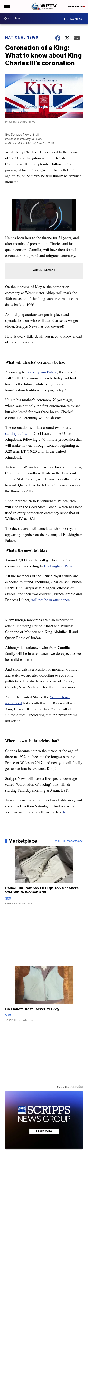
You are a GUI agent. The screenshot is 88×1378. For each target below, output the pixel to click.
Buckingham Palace (41, 371)
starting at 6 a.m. (18, 433)
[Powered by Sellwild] (76, 1086)
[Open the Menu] (7, 6)
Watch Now (75, 6)
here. (67, 811)
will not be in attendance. (51, 599)
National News (21, 37)
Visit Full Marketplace (69, 840)
